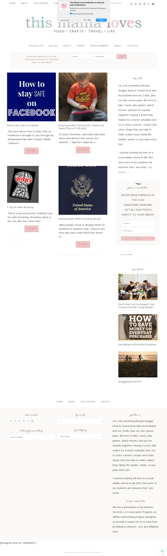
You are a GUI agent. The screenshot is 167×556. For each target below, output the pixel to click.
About (71, 402)
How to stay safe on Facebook (22, 125)
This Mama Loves (83, 24)
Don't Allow (87, 20)
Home (59, 402)
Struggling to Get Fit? (129, 381)
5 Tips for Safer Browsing (20, 207)
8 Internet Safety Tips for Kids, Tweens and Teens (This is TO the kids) (81, 127)
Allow (101, 20)
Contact (106, 402)
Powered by (63, 20)
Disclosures (88, 402)
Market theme (84, 552)
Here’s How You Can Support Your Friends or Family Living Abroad (136, 306)
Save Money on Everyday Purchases (137, 344)
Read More (31, 150)
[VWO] (69, 20)
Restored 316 (97, 552)
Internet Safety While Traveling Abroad (79, 219)
